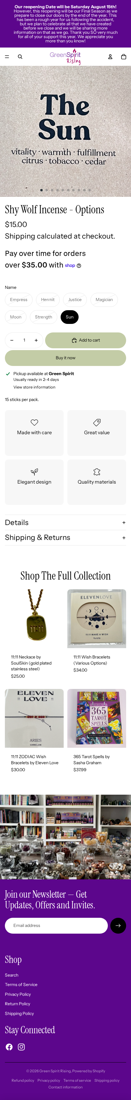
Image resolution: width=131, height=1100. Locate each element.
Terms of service (77, 1080)
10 (89, 190)
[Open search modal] (20, 56)
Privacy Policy (18, 994)
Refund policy (23, 1080)
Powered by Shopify (88, 1071)
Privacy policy (48, 1080)
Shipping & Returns (37, 537)
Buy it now (66, 357)
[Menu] (7, 57)
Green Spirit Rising (55, 1071)
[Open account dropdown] (110, 56)
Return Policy (17, 1003)
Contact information (65, 1087)
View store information (34, 387)
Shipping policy (106, 1080)
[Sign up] (118, 926)
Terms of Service (21, 984)
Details (16, 522)
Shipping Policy (19, 1013)
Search (11, 975)
